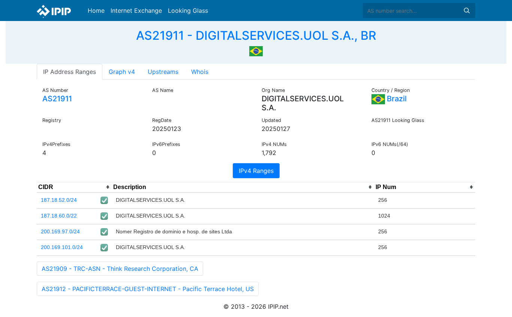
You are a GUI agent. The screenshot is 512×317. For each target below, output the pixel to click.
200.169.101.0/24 (62, 247)
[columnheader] (74, 187)
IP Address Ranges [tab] (69, 71)
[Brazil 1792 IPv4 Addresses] (256, 50)
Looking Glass (188, 10)
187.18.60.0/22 (59, 216)
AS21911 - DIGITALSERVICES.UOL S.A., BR (256, 35)
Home (96, 10)
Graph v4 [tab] (122, 71)
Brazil (396, 98)
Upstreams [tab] (163, 71)
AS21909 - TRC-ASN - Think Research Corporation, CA (120, 268)
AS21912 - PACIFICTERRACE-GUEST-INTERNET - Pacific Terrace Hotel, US (148, 289)
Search (467, 10)
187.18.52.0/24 (59, 200)
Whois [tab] (199, 71)
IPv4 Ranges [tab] (256, 170)
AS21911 (57, 98)
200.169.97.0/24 (60, 231)
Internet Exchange (136, 10)
